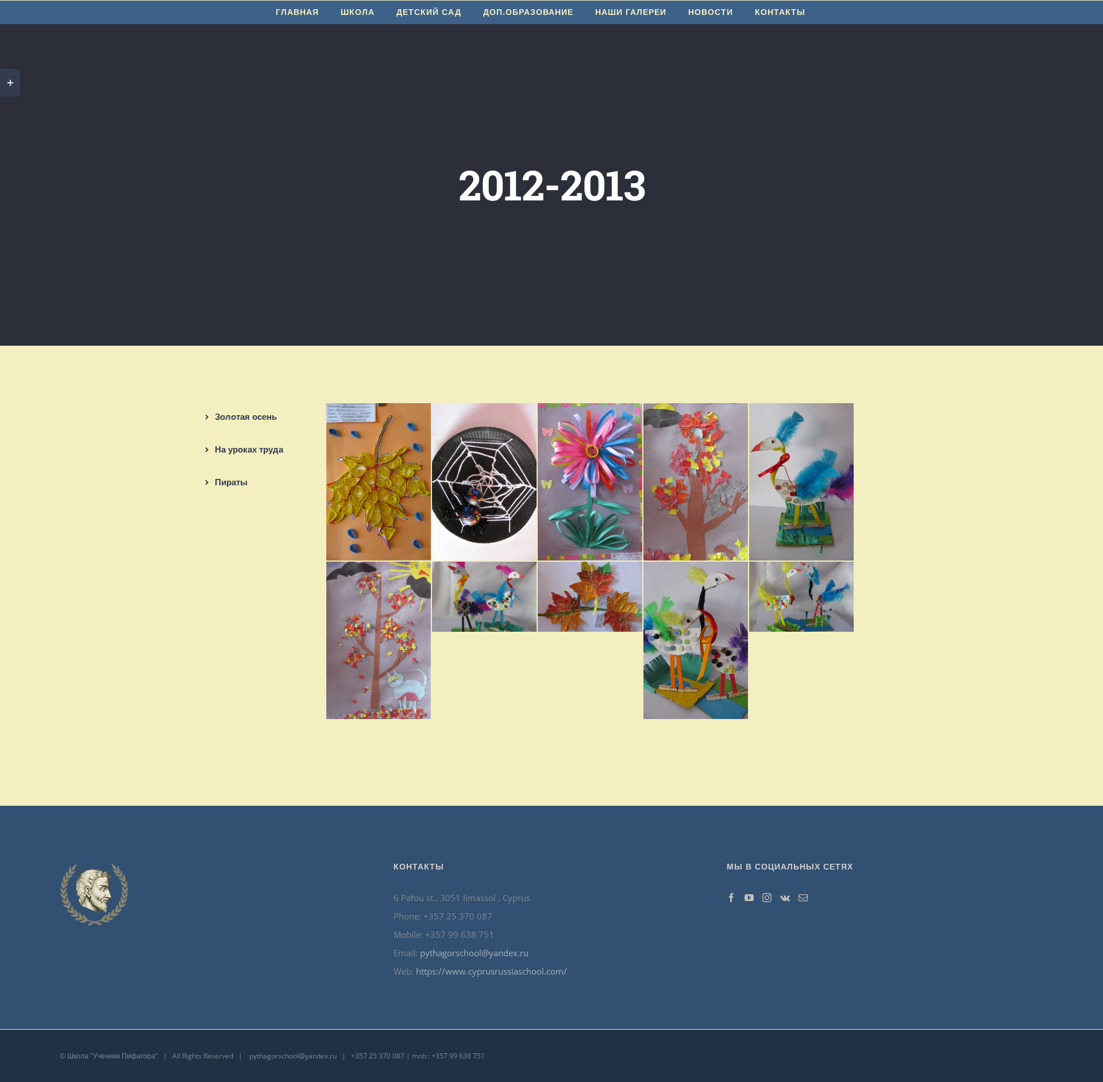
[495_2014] (695, 412)
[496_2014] (801, 412)
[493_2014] (484, 412)
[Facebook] (731, 897)
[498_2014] (484, 571)
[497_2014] (378, 571)
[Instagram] (767, 897)
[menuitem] (297, 12)
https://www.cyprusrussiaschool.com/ (491, 971)
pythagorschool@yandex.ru (474, 953)
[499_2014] (590, 571)
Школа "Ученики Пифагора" (112, 1056)
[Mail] (803, 897)
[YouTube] (749, 897)
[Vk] (785, 897)
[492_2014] (378, 412)
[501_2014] (801, 571)
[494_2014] (590, 412)
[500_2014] (695, 571)
